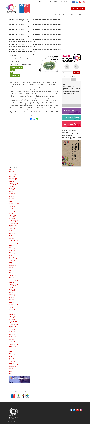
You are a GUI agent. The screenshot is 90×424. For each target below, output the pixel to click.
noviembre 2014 (13, 321)
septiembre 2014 (13, 324)
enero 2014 (12, 338)
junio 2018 (12, 248)
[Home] (17, 8)
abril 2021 (11, 191)
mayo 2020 (12, 210)
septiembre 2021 (13, 183)
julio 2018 (11, 247)
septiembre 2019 (13, 223)
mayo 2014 (12, 331)
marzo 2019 (12, 233)
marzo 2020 (12, 213)
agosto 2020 (12, 205)
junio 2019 (12, 228)
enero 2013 (12, 358)
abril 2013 (11, 353)
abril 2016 (11, 292)
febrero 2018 (12, 255)
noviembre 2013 (13, 341)
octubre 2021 (13, 181)
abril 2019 (11, 232)
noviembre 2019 (13, 220)
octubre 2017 (13, 262)
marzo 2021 (12, 193)
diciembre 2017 (13, 259)
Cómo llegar (54, 1)
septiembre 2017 (13, 264)
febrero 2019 (12, 235)
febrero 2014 (12, 336)
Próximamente (66, 79)
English (23, 411)
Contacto (65, 1)
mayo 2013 (12, 351)
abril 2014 (11, 333)
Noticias (81, 14)
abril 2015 (11, 312)
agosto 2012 (12, 366)
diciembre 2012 (13, 360)
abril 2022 (12, 171)
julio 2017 (11, 267)
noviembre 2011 (13, 375)
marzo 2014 (12, 334)
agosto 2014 (12, 326)
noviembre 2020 (13, 200)
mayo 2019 (12, 230)
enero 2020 (12, 217)
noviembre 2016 (13, 280)
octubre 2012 (13, 363)
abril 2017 (11, 272)
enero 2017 (12, 277)
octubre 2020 (13, 201)
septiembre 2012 (13, 365)
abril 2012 (11, 373)
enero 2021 (12, 196)
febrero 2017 (12, 275)
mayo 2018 (12, 250)
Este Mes (73, 79)
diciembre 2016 (13, 279)
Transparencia (39, 408)
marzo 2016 (12, 294)
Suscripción (43, 1)
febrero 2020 (13, 215)
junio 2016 (12, 289)
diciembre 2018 (13, 238)
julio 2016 (11, 287)
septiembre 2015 (13, 304)
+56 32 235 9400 (14, 421)
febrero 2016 (12, 296)
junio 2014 (12, 329)
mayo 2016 (12, 291)
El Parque (71, 14)
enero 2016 (12, 297)
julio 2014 (11, 328)
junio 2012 (12, 370)
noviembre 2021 (13, 179)
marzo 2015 (12, 314)
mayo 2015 (12, 311)
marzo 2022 (12, 173)
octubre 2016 (12, 282)
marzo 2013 (12, 354)
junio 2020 (12, 208)
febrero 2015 (12, 316)
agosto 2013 (12, 346)
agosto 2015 (12, 306)
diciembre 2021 (13, 178)
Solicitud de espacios (78, 8)
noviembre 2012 (13, 361)
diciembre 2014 (13, 319)
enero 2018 (12, 257)
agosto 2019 (12, 225)
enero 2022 (12, 176)
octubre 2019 (13, 222)
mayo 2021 (12, 190)
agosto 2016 (12, 285)
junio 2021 (12, 188)
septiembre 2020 (14, 203)
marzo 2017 (12, 274)
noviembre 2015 (13, 301)
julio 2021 (11, 186)
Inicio (55, 14)
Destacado (17, 54)
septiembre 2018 (13, 243)
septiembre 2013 (13, 344)
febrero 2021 (12, 195)
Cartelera (62, 14)
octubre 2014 (13, 323)
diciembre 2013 (13, 339)
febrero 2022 (12, 174)
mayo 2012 (12, 371)
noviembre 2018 (13, 240)
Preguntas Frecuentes (27, 408)
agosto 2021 (12, 185)
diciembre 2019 (13, 218)
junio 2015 (12, 309)
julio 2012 (11, 368)
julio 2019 (11, 227)
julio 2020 (12, 206)
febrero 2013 (12, 356)
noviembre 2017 (13, 260)
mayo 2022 (12, 169)
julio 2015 (11, 307)
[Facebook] (31, 119)
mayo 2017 (12, 270)
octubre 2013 (13, 343)
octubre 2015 (12, 302)
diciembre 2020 (13, 198)
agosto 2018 (12, 245)
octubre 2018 (13, 242)
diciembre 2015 (13, 299)
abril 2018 (11, 252)
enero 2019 (12, 237)
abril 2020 (12, 211)
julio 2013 (11, 348)
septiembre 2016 (13, 284)
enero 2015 (12, 317)
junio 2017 (12, 269)
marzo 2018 (12, 254)
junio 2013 (12, 349)
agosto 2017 (12, 265)
